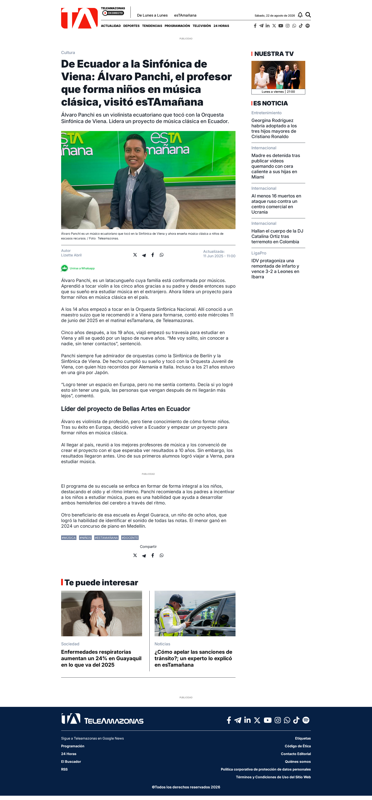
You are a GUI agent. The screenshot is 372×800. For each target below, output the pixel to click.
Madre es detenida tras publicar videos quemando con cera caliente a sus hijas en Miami (275, 166)
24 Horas (221, 26)
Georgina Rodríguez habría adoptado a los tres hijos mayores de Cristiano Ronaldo (274, 128)
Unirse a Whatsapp (82, 268)
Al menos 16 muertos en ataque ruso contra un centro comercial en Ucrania (276, 204)
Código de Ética (298, 746)
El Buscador (71, 761)
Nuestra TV (273, 53)
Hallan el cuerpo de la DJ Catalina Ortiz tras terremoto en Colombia (277, 236)
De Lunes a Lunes (152, 15)
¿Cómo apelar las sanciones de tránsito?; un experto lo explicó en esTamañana (193, 658)
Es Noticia (270, 103)
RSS (64, 769)
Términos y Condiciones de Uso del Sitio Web (273, 777)
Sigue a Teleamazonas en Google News (92, 738)
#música (69, 537)
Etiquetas (303, 738)
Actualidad (111, 26)
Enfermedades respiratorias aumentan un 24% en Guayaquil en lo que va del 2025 (101, 658)
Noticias (162, 643)
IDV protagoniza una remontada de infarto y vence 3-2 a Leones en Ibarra (275, 268)
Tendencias (152, 26)
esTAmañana (185, 15)
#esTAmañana (106, 537)
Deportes (131, 26)
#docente (130, 537)
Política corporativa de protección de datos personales (266, 769)
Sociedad (70, 643)
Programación (177, 26)
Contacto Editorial (296, 754)
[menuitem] (111, 25)
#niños (85, 537)
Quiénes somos (298, 761)
